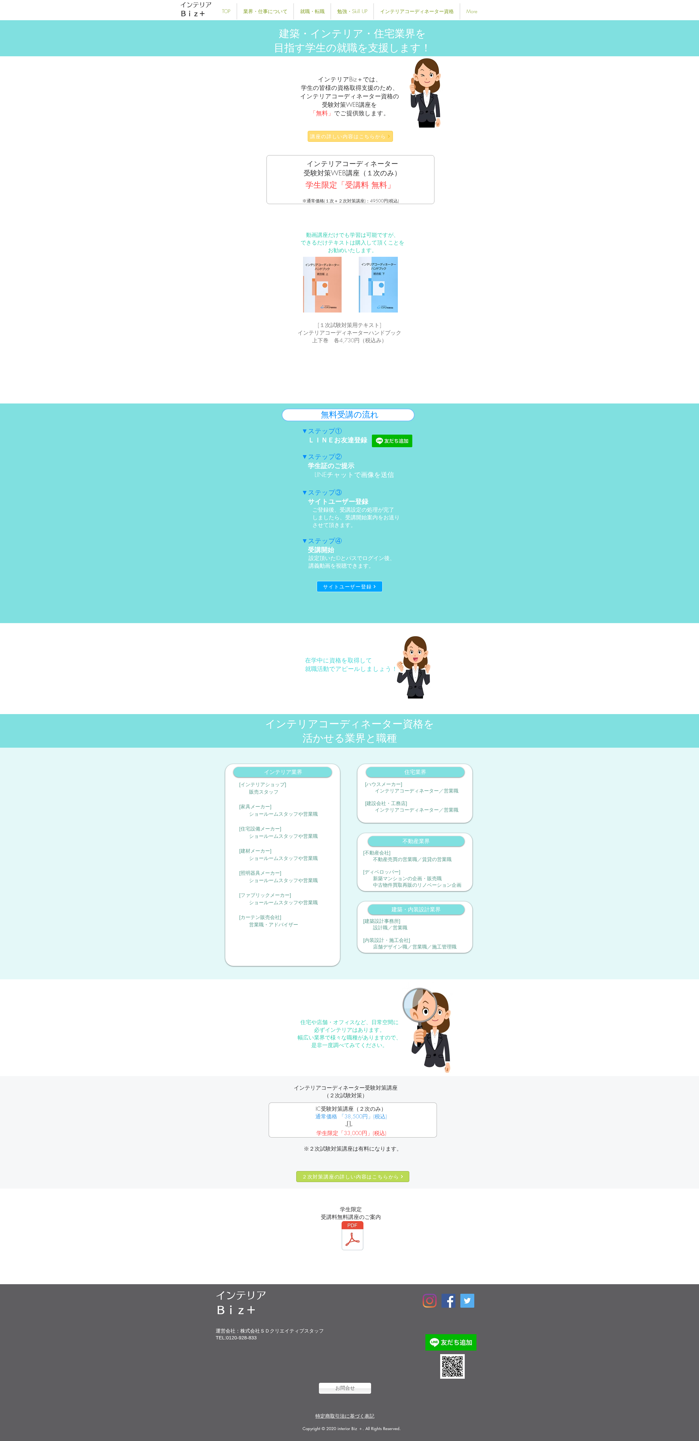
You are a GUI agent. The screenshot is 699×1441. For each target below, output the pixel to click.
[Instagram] (430, 1301)
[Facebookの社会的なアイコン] (448, 1301)
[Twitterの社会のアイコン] (467, 1301)
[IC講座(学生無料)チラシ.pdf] (352, 1236)
